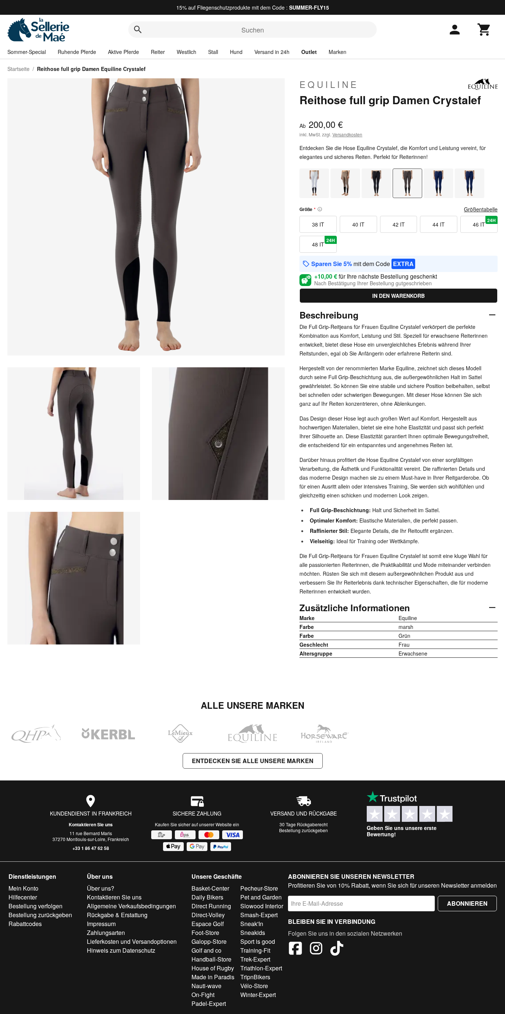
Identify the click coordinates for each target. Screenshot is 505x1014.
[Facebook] (295, 949)
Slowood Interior (261, 906)
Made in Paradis (213, 977)
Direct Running (211, 906)
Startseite (18, 68)
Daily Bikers (207, 897)
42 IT (399, 224)
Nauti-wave (206, 985)
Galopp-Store (209, 941)
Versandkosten (347, 134)
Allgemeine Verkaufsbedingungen (131, 906)
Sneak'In (251, 923)
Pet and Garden (261, 897)
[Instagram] (316, 949)
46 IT (484, 222)
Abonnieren (467, 903)
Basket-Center (210, 888)
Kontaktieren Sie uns (91, 824)
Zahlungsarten (106, 932)
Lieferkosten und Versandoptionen (132, 941)
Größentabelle (481, 209)
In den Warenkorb (398, 295)
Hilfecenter (23, 897)
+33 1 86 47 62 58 (90, 848)
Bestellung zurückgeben (303, 830)
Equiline (329, 84)
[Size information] (319, 209)
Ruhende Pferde (77, 51)
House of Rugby (213, 968)
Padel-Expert (209, 1003)
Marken (337, 51)
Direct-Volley (208, 915)
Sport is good (257, 941)
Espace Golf (208, 923)
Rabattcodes (25, 923)
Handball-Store (211, 959)
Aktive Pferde (123, 51)
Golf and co (206, 950)
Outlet (309, 51)
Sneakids (252, 932)
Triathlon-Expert (261, 968)
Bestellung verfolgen (35, 906)
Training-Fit (255, 950)
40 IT (358, 224)
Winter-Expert (258, 994)
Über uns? (100, 888)
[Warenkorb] (484, 29)
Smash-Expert (259, 915)
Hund (236, 51)
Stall (213, 51)
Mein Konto (23, 888)
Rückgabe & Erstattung (117, 915)
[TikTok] (336, 949)
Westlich (186, 51)
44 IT (439, 224)
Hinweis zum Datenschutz (121, 950)
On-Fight (203, 994)
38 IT (318, 224)
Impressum (101, 923)
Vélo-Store (254, 985)
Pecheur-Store (259, 888)
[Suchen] (138, 29)
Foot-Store (205, 932)
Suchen (252, 29)
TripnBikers (255, 977)
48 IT (323, 242)
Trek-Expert (255, 959)
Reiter (158, 51)
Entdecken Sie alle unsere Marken (252, 760)
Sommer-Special (26, 51)
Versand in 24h (271, 51)
